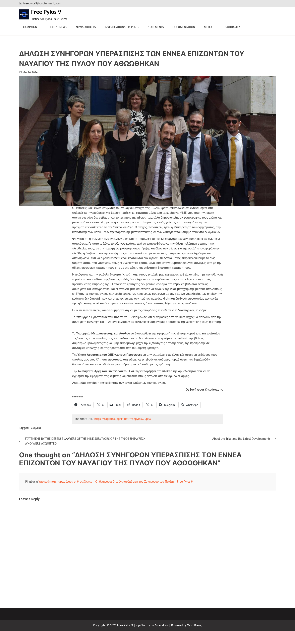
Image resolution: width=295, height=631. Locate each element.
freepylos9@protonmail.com (42, 3)
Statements (156, 27)
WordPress (194, 625)
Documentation (184, 27)
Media (208, 27)
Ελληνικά (35, 428)
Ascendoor (161, 625)
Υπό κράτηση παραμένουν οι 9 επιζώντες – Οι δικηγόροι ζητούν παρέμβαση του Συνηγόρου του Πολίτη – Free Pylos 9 (116, 481)
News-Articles (86, 27)
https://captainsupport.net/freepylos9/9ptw (122, 419)
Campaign (30, 27)
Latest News (58, 27)
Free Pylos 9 (46, 12)
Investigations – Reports (122, 27)
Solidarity (233, 27)
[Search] (273, 3)
